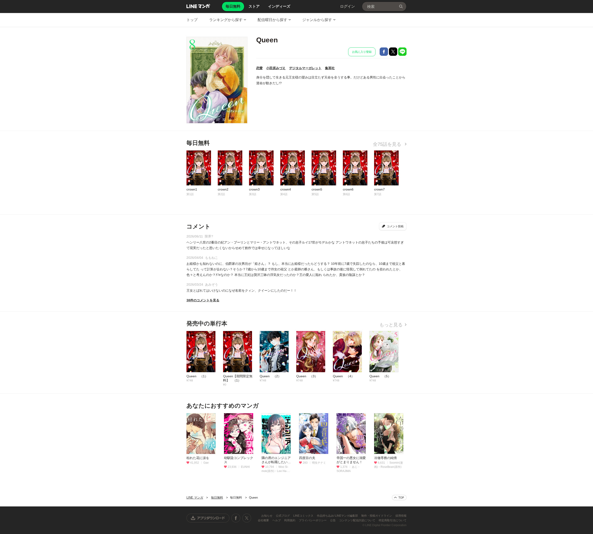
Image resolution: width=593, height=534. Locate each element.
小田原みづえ (276, 68)
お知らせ (267, 515)
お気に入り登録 (362, 51)
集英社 (330, 68)
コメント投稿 (395, 226)
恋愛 (259, 68)
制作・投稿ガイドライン (377, 515)
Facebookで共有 (384, 51)
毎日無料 (217, 497)
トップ (192, 20)
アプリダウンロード (208, 518)
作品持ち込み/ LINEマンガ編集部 (338, 515)
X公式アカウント (246, 518)
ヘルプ (276, 520)
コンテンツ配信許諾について (357, 520)
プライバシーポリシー (313, 520)
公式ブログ (283, 515)
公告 (333, 520)
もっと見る (391, 324)
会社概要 (264, 520)
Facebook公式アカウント (235, 518)
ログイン (347, 6)
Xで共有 (393, 51)
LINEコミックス (303, 515)
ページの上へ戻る (399, 497)
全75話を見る (388, 144)
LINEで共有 (402, 51)
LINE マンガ (198, 6)
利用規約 (290, 520)
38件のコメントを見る (202, 300)
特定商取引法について (393, 520)
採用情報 (401, 515)
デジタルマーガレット (305, 68)
